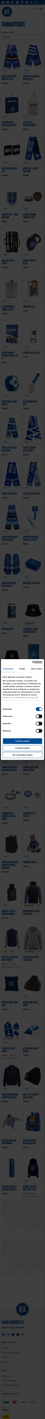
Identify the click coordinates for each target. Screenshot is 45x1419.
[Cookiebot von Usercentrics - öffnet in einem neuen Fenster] (32, 662)
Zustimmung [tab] (8, 669)
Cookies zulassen (22, 741)
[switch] (39, 716)
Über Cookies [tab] (36, 669)
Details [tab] (22, 669)
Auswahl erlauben (22, 748)
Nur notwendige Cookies (23, 755)
